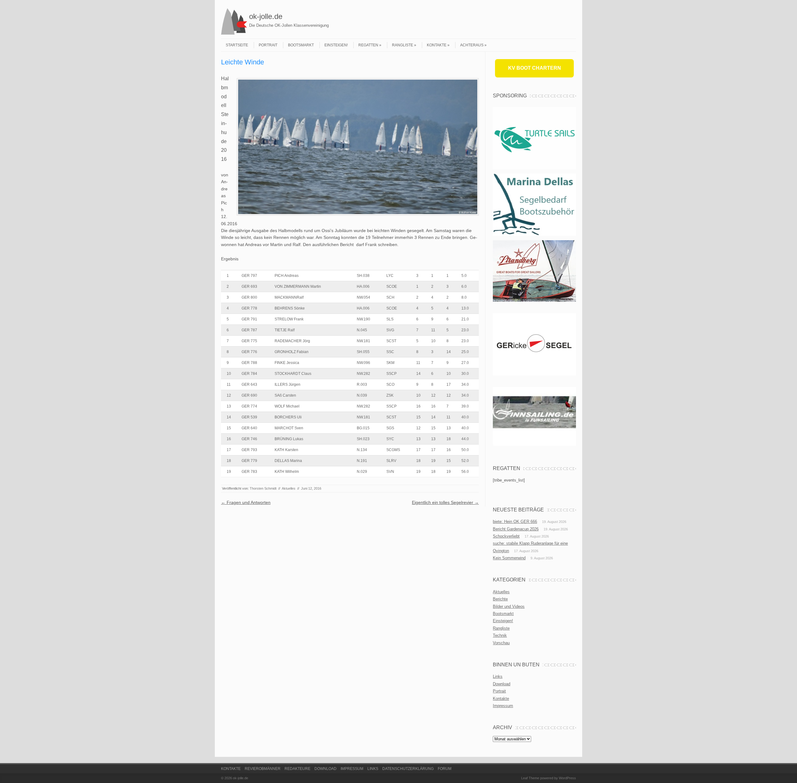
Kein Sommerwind (509, 558)
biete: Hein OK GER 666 (515, 521)
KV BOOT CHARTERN (534, 68)
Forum (444, 769)
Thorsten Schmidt (263, 488)
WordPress (567, 778)
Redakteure (297, 769)
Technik (500, 635)
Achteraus (471, 45)
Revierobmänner (263, 769)
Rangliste (402, 45)
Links (497, 676)
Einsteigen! (336, 45)
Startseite (237, 45)
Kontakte (436, 45)
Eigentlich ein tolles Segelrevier (445, 502)
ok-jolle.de (265, 16)
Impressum (503, 705)
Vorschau (501, 643)
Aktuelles (288, 488)
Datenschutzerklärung (408, 769)
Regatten (368, 45)
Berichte (500, 599)
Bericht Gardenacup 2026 (516, 529)
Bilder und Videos (509, 606)
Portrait (268, 45)
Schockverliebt (506, 536)
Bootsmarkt (301, 45)
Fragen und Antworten (246, 502)
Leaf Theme (530, 778)
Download (501, 684)
